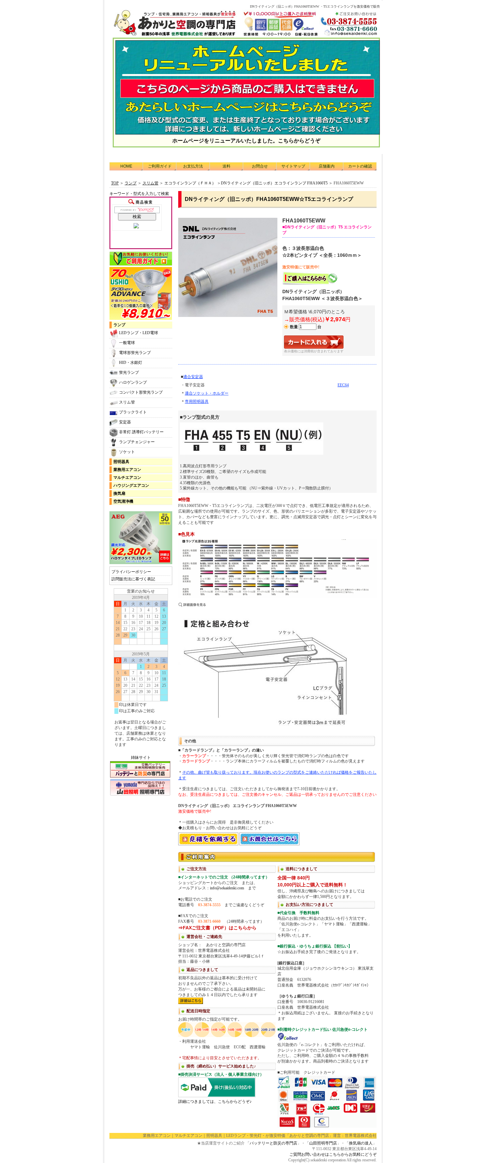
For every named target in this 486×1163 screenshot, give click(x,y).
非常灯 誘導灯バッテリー (141, 432)
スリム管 (127, 402)
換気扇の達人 (361, 1143)
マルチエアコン (127, 477)
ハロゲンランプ (133, 382)
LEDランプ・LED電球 (138, 332)
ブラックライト (133, 412)
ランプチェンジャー (137, 442)
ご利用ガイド (160, 166)
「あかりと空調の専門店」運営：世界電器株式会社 (331, 1135)
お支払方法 (193, 166)
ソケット (127, 451)
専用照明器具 (197, 401)
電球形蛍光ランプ (135, 352)
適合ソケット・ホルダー (206, 393)
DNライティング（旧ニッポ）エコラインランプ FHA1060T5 (274, 183)
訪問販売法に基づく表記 (133, 579)
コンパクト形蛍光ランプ (141, 392)
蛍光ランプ (129, 372)
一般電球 (127, 342)
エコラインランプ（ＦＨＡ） (190, 183)
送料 (226, 166)
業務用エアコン (127, 469)
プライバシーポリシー (131, 571)
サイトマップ (293, 166)
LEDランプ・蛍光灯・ (245, 1135)
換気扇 (119, 493)
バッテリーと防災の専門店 (273, 1143)
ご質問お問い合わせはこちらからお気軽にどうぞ (333, 1154)
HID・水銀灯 (130, 362)
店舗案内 (327, 166)
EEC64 (343, 385)
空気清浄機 (123, 501)
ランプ (119, 325)
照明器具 (121, 461)
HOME (126, 166)
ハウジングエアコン (131, 485)
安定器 (125, 422)
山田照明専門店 (323, 1143)
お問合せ (260, 166)
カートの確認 (360, 166)
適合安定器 (193, 376)
